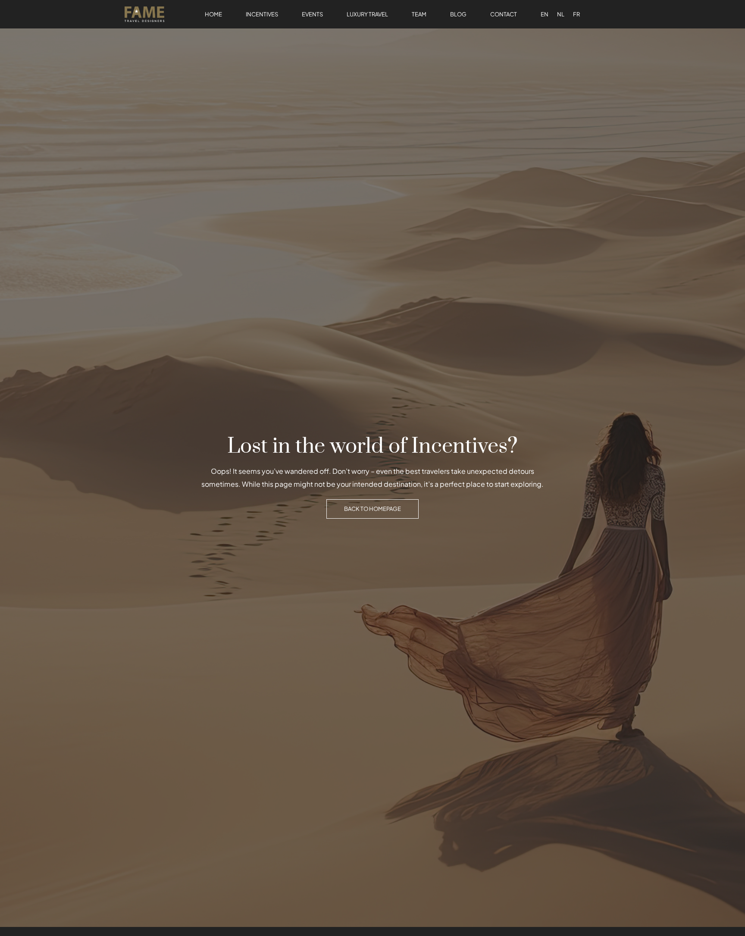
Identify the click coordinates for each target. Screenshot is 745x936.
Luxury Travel (367, 14)
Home (213, 14)
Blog (458, 14)
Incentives (262, 14)
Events (312, 14)
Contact (503, 14)
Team (419, 14)
